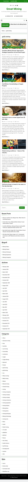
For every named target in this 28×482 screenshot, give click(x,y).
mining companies (7, 392)
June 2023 (5, 304)
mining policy (5, 410)
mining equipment (6, 402)
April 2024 (5, 291)
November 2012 (6, 323)
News (4, 421)
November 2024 (6, 277)
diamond (4, 362)
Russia (4, 437)
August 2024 (5, 285)
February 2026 (6, 266)
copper (4, 357)
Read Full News (5, 69)
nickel (4, 424)
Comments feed (6, 468)
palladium (5, 432)
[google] (15, 5)
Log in (4, 463)
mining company (6, 394)
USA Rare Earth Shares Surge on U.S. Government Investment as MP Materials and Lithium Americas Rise (14, 236)
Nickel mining (6, 427)
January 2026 (5, 269)
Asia (4, 343)
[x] (14, 5)
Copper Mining (6, 80)
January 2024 (5, 296)
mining (4, 389)
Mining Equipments (7, 254)
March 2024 (5, 293)
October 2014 (5, 320)
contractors (5, 354)
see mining (5, 440)
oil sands (5, 429)
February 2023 (6, 315)
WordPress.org (6, 471)
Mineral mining (6, 383)
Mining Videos (6, 246)
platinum (4, 435)
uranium (4, 451)
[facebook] (10, 5)
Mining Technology (7, 416)
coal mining (5, 348)
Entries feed (5, 466)
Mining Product (6, 249)
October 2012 (5, 326)
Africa (4, 338)
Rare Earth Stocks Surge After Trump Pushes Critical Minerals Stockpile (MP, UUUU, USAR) (13, 1)
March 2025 (5, 272)
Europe (4, 365)
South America (6, 443)
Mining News (20, 47)
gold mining (5, 367)
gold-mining (5, 47)
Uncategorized (6, 448)
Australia (5, 346)
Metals (4, 381)
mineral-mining (6, 386)
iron (3, 373)
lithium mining (6, 375)
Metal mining (5, 378)
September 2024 (6, 282)
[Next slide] (26, 1)
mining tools (5, 419)
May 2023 (5, 307)
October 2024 (5, 280)
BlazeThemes (15, 477)
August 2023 (5, 299)
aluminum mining (6, 340)
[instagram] (12, 5)
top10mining (5, 446)
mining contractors (7, 400)
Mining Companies (7, 257)
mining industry (13, 47)
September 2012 (6, 328)
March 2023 (5, 312)
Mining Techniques (7, 252)
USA (4, 454)
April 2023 (5, 309)
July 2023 (5, 301)
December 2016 (6, 318)
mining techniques (7, 413)
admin (4, 54)
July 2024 (5, 288)
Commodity (5, 351)
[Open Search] (24, 20)
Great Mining (14, 8)
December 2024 (6, 274)
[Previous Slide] (24, 1)
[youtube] (17, 5)
